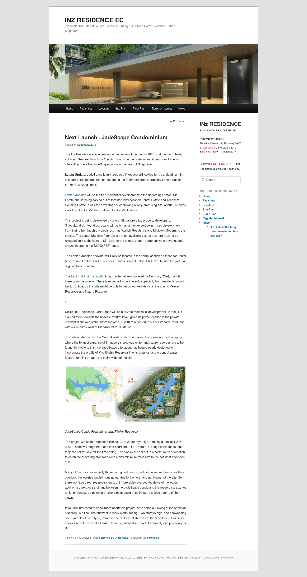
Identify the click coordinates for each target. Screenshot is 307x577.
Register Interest (162, 108)
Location (103, 108)
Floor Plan (139, 108)
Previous (177, 121)
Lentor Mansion (75, 195)
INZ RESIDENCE (109, 558)
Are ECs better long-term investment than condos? (224, 231)
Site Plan (120, 108)
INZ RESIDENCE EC (94, 19)
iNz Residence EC (103, 537)
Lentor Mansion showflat (87, 276)
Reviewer (123, 537)
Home (69, 108)
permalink (153, 537)
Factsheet (86, 108)
